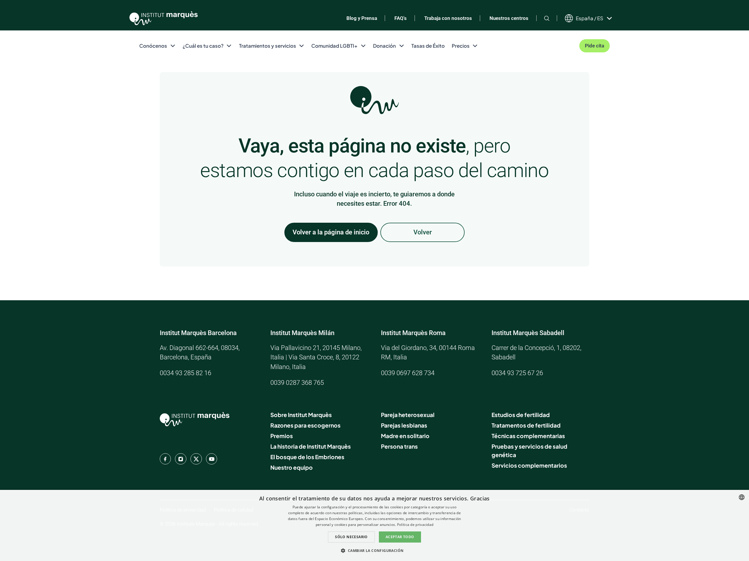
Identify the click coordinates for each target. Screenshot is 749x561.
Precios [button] (461, 46)
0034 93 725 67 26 (517, 373)
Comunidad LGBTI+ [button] (334, 46)
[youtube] (211, 458)
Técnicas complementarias (528, 435)
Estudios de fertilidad (521, 414)
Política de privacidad (415, 524)
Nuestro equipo (291, 467)
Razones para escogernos (305, 425)
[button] (374, 550)
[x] (196, 458)
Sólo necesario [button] (351, 536)
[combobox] (742, 497)
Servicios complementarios (529, 465)
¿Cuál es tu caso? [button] (203, 46)
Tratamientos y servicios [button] (267, 46)
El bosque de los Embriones (307, 456)
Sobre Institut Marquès (301, 414)
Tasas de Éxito (428, 46)
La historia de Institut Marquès (310, 446)
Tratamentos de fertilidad (526, 425)
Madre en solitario (405, 435)
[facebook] (165, 458)
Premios (281, 435)
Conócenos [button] (153, 46)
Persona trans (399, 446)
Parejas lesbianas (404, 425)
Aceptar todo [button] (400, 536)
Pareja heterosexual (407, 414)
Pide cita (594, 46)
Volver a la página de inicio (331, 232)
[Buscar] (547, 18)
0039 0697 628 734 (407, 373)
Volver (422, 232)
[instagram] (180, 458)
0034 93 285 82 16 (185, 373)
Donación (384, 46)
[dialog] (374, 525)
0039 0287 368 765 (297, 382)
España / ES (589, 18)
